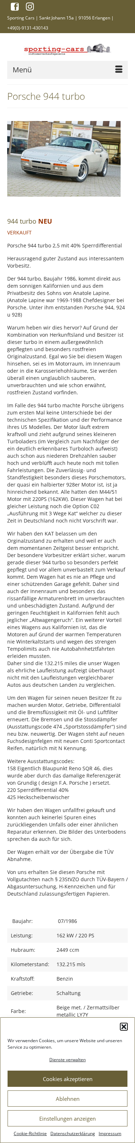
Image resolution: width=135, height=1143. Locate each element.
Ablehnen (68, 1098)
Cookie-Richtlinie (30, 1133)
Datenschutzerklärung (72, 1133)
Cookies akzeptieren (68, 1079)
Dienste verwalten (67, 1060)
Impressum (110, 1133)
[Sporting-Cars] (67, 48)
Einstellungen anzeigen (67, 1118)
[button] (123, 1026)
